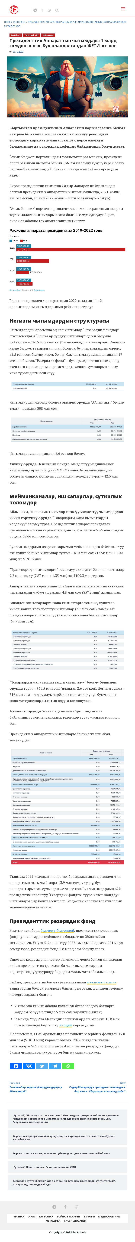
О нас (32, 1216)
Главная (18, 1216)
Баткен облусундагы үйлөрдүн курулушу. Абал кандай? (36, 1087)
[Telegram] (55, 1066)
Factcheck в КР (32, 35)
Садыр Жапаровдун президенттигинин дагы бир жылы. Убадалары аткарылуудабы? (97, 1087)
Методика (53, 1220)
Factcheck (16, 35)
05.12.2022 (18, 51)
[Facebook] (16, 1066)
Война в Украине (68, 1216)
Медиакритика (109, 1216)
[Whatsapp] (68, 1066)
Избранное (48, 35)
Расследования (75, 1220)
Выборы (89, 1216)
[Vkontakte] (29, 1066)
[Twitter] (42, 1066)
